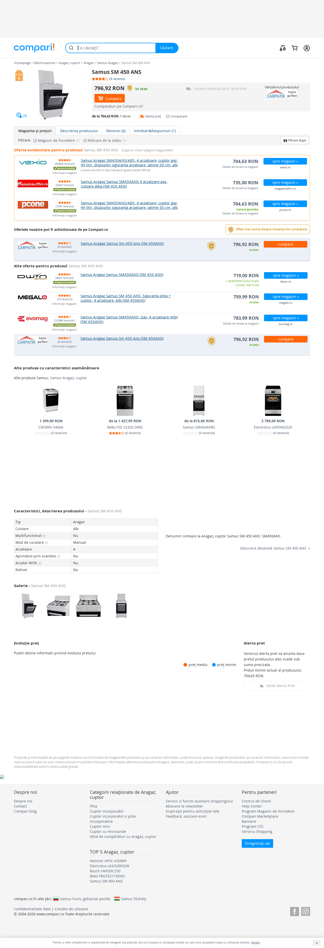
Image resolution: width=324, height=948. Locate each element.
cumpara (285, 244)
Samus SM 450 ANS (106, 881)
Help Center (252, 806)
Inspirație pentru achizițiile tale (192, 811)
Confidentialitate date (32, 908)
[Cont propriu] (306, 48)
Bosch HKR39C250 (105, 871)
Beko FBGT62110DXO (107, 876)
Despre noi (23, 801)
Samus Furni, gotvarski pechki (85, 898)
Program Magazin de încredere (268, 811)
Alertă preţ (153, 116)
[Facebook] (294, 911)
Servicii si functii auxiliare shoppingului (199, 801)
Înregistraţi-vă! (257, 843)
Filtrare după (296, 140)
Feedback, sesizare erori (186, 816)
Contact (20, 806)
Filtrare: (24, 140)
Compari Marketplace (260, 816)
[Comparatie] (283, 48)
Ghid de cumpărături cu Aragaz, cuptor (123, 836)
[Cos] (294, 48)
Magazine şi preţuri (35, 130)
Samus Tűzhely (133, 898)
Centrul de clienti (256, 801)
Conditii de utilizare (71, 908)
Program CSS (253, 826)
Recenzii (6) (116, 130)
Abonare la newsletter (184, 806)
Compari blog (25, 811)
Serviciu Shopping (257, 831)
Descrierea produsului (79, 130)
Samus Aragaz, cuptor (68, 377)
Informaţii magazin (65, 173)
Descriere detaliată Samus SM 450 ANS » (275, 548)
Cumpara (112, 98)
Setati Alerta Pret (280, 685)
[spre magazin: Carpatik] (282, 94)
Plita (93, 806)
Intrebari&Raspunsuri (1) (155, 130)
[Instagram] (305, 911)
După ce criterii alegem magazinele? (147, 150)
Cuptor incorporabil (106, 811)
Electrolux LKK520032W (109, 865)
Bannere (249, 821)
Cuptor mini (100, 826)
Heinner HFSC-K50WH (108, 860)
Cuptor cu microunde (108, 831)
